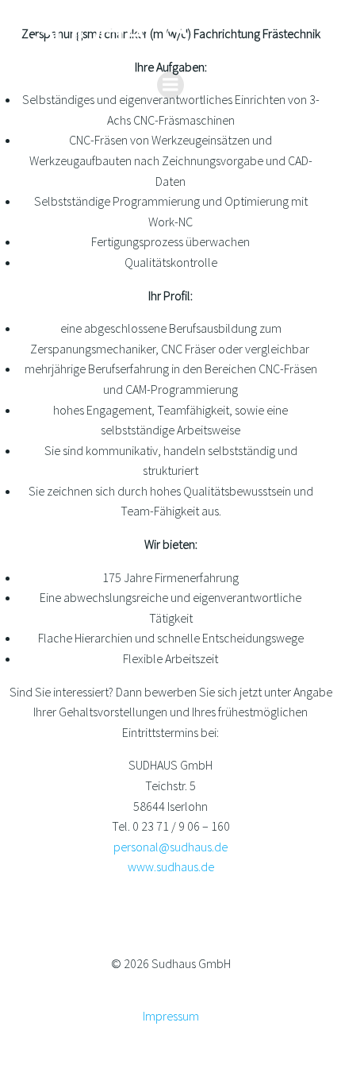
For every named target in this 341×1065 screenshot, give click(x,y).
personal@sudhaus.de (170, 847)
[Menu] (170, 84)
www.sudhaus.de (171, 866)
